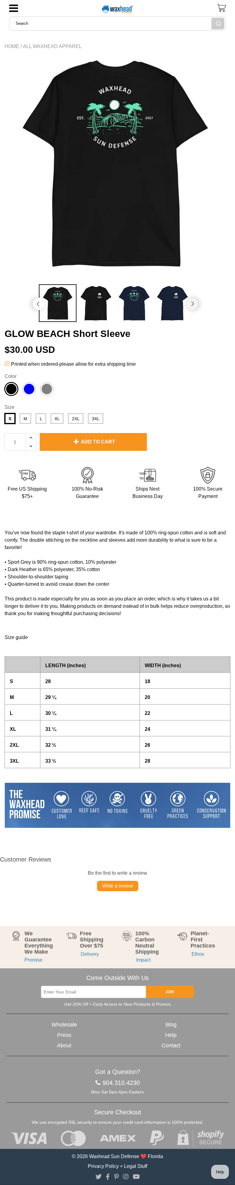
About (64, 1045)
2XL (76, 418)
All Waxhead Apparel (52, 46)
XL (57, 418)
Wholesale (64, 1025)
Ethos (197, 954)
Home (12, 46)
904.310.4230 (121, 1082)
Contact (171, 1045)
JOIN (170, 992)
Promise (33, 960)
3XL (95, 418)
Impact (143, 960)
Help (171, 1035)
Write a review (117, 885)
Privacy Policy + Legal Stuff (117, 1166)
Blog (171, 1025)
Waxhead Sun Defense (114, 1156)
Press (64, 1035)
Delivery (89, 954)
